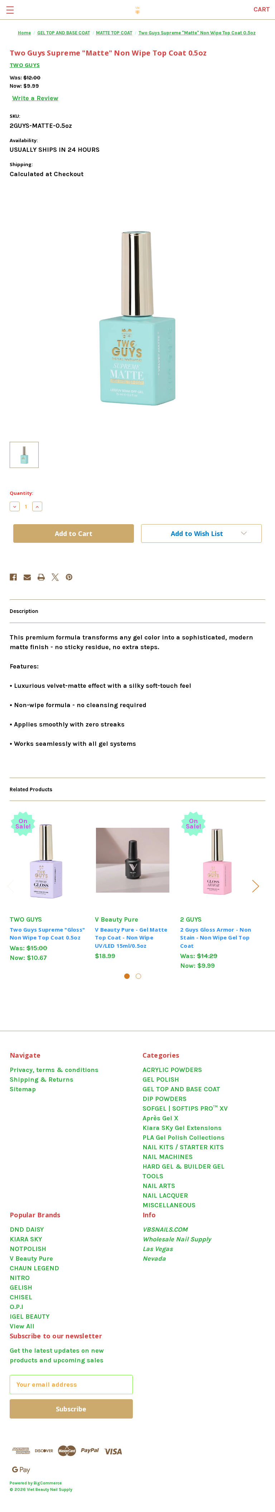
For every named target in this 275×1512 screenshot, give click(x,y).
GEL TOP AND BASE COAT (181, 1089)
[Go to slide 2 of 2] (138, 976)
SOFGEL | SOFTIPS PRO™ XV (185, 1108)
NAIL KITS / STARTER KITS (183, 1147)
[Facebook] (13, 577)
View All (22, 1326)
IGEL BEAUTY (29, 1316)
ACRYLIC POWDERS (172, 1070)
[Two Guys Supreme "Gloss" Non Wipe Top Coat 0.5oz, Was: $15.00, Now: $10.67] (47, 860)
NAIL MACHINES (168, 1157)
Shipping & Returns (41, 1079)
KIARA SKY (26, 1239)
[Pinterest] (69, 577)
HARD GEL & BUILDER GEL (184, 1166)
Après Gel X (160, 1118)
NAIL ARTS (159, 1186)
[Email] (27, 577)
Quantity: (21, 493)
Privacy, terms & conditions (54, 1070)
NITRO (20, 1278)
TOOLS (153, 1176)
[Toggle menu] (10, 10)
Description (24, 611)
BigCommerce (48, 1483)
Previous (10, 886)
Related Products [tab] (31, 789)
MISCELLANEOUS (169, 1205)
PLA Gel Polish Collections (184, 1137)
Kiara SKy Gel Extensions (182, 1128)
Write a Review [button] (35, 98)
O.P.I (16, 1307)
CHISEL (21, 1297)
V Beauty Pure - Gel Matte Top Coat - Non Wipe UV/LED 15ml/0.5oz (131, 937)
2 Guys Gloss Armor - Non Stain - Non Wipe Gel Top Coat (215, 937)
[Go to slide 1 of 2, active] (127, 976)
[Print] (41, 577)
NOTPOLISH (28, 1249)
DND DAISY (27, 1229)
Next (255, 886)
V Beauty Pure (31, 1258)
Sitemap (23, 1089)
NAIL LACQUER (165, 1195)
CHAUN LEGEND (34, 1268)
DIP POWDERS (165, 1099)
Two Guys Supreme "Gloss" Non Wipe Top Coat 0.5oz (47, 933)
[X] (55, 577)
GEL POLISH (161, 1079)
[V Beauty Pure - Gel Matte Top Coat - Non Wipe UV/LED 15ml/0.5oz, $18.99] (132, 860)
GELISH (21, 1287)
